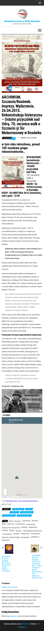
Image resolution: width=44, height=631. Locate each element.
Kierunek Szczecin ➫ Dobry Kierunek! (22, 21)
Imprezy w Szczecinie (28, 138)
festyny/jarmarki (18, 509)
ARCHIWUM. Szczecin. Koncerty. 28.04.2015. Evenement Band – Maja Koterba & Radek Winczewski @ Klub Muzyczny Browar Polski (37, 567)
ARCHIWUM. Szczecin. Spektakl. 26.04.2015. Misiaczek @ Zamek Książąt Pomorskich (6, 564)
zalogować (13, 616)
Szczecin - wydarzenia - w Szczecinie (26, 534)
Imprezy (29, 509)
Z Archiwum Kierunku (24, 515)
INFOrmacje (14, 512)
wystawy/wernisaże (9, 515)
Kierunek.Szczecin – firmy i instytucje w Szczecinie (21, 501)
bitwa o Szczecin (15, 521)
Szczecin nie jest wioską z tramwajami (16, 537)
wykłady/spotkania (27, 512)
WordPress (26, 624)
